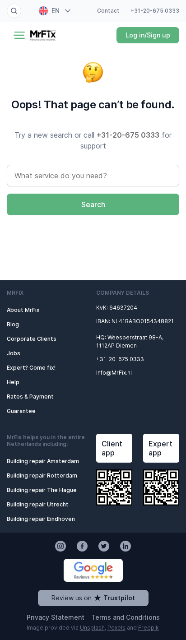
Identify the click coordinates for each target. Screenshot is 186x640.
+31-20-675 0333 (154, 10)
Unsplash (92, 627)
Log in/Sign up (148, 35)
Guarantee (21, 411)
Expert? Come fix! (31, 367)
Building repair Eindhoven (41, 518)
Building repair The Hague (42, 490)
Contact (108, 10)
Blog (13, 324)
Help (13, 382)
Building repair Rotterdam (42, 475)
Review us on (93, 598)
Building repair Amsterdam (43, 461)
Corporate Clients (31, 338)
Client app (112, 448)
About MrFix (23, 309)
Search (93, 204)
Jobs (13, 353)
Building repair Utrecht (38, 504)
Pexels (116, 627)
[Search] (14, 11)
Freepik (148, 627)
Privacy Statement (55, 617)
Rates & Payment (30, 396)
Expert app (160, 448)
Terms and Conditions (125, 617)
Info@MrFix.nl (114, 372)
